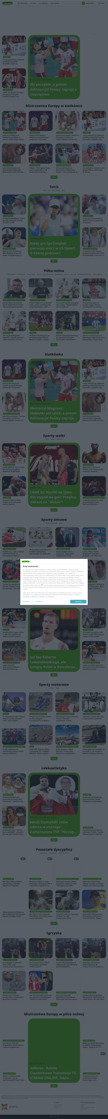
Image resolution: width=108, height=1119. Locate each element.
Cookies (33, 596)
